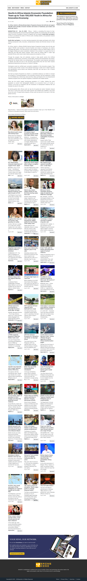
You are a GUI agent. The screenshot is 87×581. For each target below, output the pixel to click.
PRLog (29, 31)
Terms (57, 579)
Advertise (72, 579)
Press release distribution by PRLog (16, 114)
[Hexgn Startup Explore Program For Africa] (27, 103)
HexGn (15, 46)
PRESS (22, 8)
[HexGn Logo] (14, 103)
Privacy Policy (64, 579)
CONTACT (27, 8)
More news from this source (32, 111)
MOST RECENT (15, 8)
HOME (9, 8)
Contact (78, 579)
